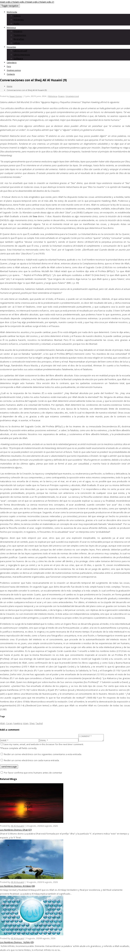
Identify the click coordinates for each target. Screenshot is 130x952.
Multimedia (12, 12)
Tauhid (39, 723)
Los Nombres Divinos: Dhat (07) (16, 829)
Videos (17, 15)
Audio (16, 23)
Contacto (11, 74)
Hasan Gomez (15, 96)
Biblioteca (11, 27)
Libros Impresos (22, 54)
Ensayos (18, 31)
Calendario (12, 62)
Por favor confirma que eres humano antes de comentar (32, 772)
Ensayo (61, 96)
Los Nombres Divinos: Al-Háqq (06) (17, 885)
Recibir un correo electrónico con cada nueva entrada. (31, 760)
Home (9, 86)
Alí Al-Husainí (17, 825)
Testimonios (20, 35)
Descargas (11, 47)
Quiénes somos (14, 70)
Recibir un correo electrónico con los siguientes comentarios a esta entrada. (43, 754)
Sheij (32, 723)
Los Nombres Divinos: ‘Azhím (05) (17, 942)
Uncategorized (72, 96)
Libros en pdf (20, 50)
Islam (25, 723)
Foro (9, 66)
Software (18, 58)
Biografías (19, 39)
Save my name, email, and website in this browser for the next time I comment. (43, 744)
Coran (9, 723)
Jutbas (17, 42)
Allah (2, 723)
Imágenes (19, 19)
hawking (17, 723)
